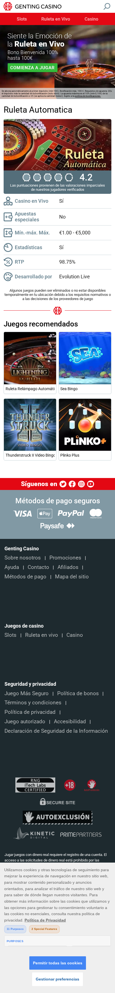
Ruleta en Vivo (55, 19)
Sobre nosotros (22, 558)
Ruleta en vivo (41, 635)
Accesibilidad (70, 722)
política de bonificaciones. (88, 96)
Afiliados (68, 567)
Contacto (38, 567)
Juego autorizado (24, 722)
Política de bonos (78, 693)
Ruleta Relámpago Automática (30, 389)
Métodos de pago (25, 577)
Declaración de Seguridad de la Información (56, 731)
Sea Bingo (69, 389)
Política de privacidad (30, 712)
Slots (22, 19)
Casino (91, 19)
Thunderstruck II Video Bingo (30, 455)
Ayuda (11, 567)
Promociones (65, 558)
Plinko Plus (69, 455)
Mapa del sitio (72, 577)
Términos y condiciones (32, 703)
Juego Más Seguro (26, 693)
